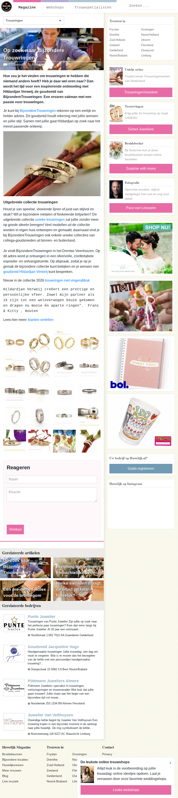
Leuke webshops (126, 790)
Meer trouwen (11, 770)
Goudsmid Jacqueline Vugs (53, 647)
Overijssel (147, 50)
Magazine (27, 8)
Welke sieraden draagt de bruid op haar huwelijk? (78, 589)
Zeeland (114, 45)
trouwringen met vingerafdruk (67, 280)
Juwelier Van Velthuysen (50, 715)
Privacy (107, 754)
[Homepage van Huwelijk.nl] (6, 6)
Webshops (55, 8)
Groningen (147, 29)
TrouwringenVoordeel (141, 92)
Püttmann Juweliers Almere (53, 681)
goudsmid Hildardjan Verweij (26, 272)
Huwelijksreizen (12, 765)
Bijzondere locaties (15, 759)
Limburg (146, 55)
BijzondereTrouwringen (38, 111)
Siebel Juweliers (141, 129)
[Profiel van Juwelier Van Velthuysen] (14, 721)
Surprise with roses (141, 168)
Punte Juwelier (41, 616)
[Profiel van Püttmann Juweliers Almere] (14, 687)
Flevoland (147, 45)
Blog (5, 776)
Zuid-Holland (117, 39)
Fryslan (114, 29)
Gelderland (116, 50)
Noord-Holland (150, 34)
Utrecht (145, 39)
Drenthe (114, 34)
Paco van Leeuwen (141, 208)
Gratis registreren (141, 468)
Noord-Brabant (118, 55)
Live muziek (10, 781)
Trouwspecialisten (92, 8)
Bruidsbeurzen (12, 754)
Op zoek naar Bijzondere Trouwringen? (17, 566)
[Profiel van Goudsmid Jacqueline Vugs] (14, 653)
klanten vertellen (40, 320)
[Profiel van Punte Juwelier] (14, 623)
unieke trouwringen (50, 219)
